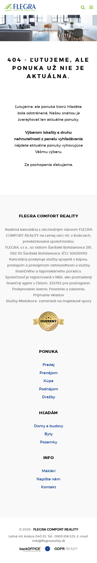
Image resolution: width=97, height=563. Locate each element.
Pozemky (48, 442)
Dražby (48, 397)
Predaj (48, 364)
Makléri (48, 470)
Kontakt (48, 487)
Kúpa (48, 380)
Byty (49, 433)
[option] (48, 26)
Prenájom (49, 372)
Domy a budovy (48, 426)
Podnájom (48, 389)
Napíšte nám (48, 479)
